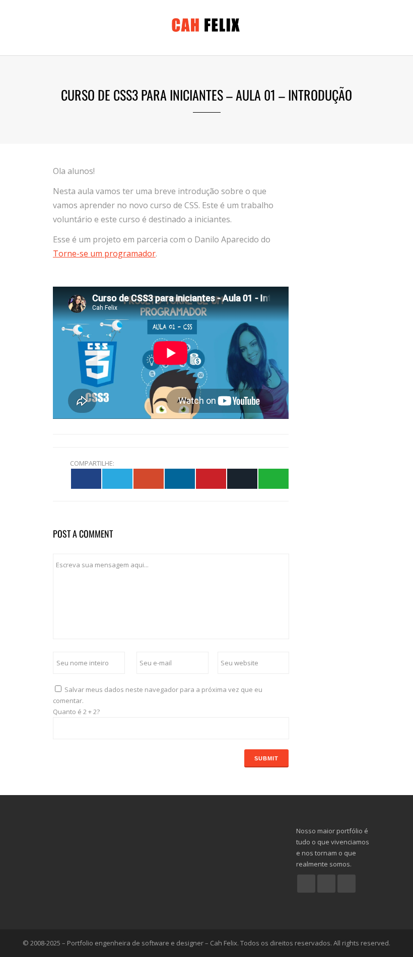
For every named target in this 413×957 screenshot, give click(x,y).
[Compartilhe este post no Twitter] (117, 478)
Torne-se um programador (104, 253)
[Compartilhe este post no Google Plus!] (149, 478)
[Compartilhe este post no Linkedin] (180, 478)
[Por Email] (242, 478)
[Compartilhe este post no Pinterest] (211, 478)
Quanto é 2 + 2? (76, 711)
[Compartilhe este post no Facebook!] (86, 478)
